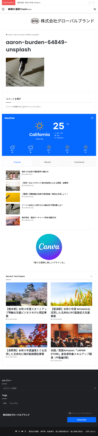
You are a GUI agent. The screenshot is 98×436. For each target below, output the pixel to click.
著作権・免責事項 (47, 431)
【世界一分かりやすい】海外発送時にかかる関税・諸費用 (45, 183)
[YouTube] (22, 431)
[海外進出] (20, 9)
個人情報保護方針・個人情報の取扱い (70, 431)
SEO (4, 403)
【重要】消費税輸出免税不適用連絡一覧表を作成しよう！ (45, 194)
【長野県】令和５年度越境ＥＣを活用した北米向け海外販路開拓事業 (26, 352)
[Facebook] (16, 431)
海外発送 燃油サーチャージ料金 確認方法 (39, 217)
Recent (47, 162)
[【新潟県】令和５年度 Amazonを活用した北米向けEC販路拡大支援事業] (71, 294)
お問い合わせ (90, 431)
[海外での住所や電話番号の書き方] (13, 175)
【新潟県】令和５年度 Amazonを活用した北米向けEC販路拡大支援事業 (43, 3)
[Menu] (3, 10)
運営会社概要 (34, 431)
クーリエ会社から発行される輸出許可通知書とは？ (42, 205)
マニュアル (14, 403)
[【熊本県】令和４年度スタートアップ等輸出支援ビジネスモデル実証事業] (26, 294)
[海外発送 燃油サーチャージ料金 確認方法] (13, 221)
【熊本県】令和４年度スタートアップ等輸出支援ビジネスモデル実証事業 (26, 312)
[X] (19, 431)
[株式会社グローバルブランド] (49, 21)
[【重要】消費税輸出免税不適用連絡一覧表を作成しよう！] (13, 197)
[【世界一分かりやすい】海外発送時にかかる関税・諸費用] (13, 186)
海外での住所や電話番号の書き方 (35, 171)
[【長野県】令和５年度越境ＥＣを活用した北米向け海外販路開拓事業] (26, 335)
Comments (79, 162)
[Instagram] (25, 431)
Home (10, 35)
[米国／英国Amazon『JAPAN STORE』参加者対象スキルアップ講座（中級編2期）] (71, 335)
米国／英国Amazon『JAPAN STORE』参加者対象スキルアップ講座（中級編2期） (71, 354)
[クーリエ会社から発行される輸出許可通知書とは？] (13, 209)
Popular (17, 162)
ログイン (27, 107)
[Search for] (95, 10)
